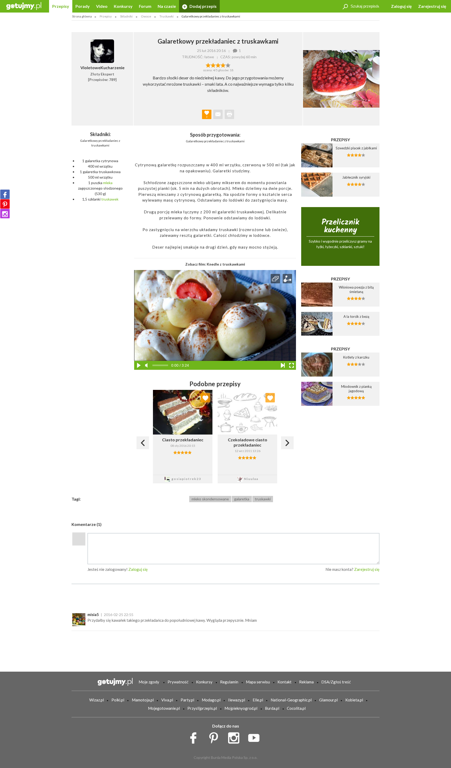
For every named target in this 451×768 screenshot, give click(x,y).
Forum (145, 6)
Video (102, 6)
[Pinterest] (5, 204)
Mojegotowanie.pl (164, 708)
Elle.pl (258, 699)
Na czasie (167, 6)
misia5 (93, 614)
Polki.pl (117, 699)
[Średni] (213, 65)
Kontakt (284, 681)
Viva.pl (167, 699)
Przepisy (60, 6)
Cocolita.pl (296, 708)
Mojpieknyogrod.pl (240, 708)
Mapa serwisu (258, 681)
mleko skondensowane (210, 499)
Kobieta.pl (354, 699)
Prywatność (178, 681)
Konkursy (123, 6)
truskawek (109, 199)
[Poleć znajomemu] (218, 114)
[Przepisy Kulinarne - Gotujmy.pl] (23, 6)
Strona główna (82, 16)
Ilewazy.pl (236, 699)
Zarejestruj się (432, 6)
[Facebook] (5, 194)
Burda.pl (272, 708)
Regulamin (229, 681)
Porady (82, 6)
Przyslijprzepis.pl (202, 708)
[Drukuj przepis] (229, 114)
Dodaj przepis (203, 6)
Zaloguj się (401, 6)
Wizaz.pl (96, 699)
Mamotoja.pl (143, 699)
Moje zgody (149, 681)
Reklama (306, 681)
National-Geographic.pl (291, 699)
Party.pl (187, 699)
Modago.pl (211, 699)
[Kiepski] (208, 65)
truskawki (263, 499)
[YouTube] (255, 736)
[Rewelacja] (227, 65)
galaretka (241, 499)
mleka (107, 182)
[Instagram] (5, 213)
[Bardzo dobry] (223, 65)
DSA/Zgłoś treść (336, 681)
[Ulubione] (205, 397)
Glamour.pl (328, 699)
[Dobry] (218, 65)
